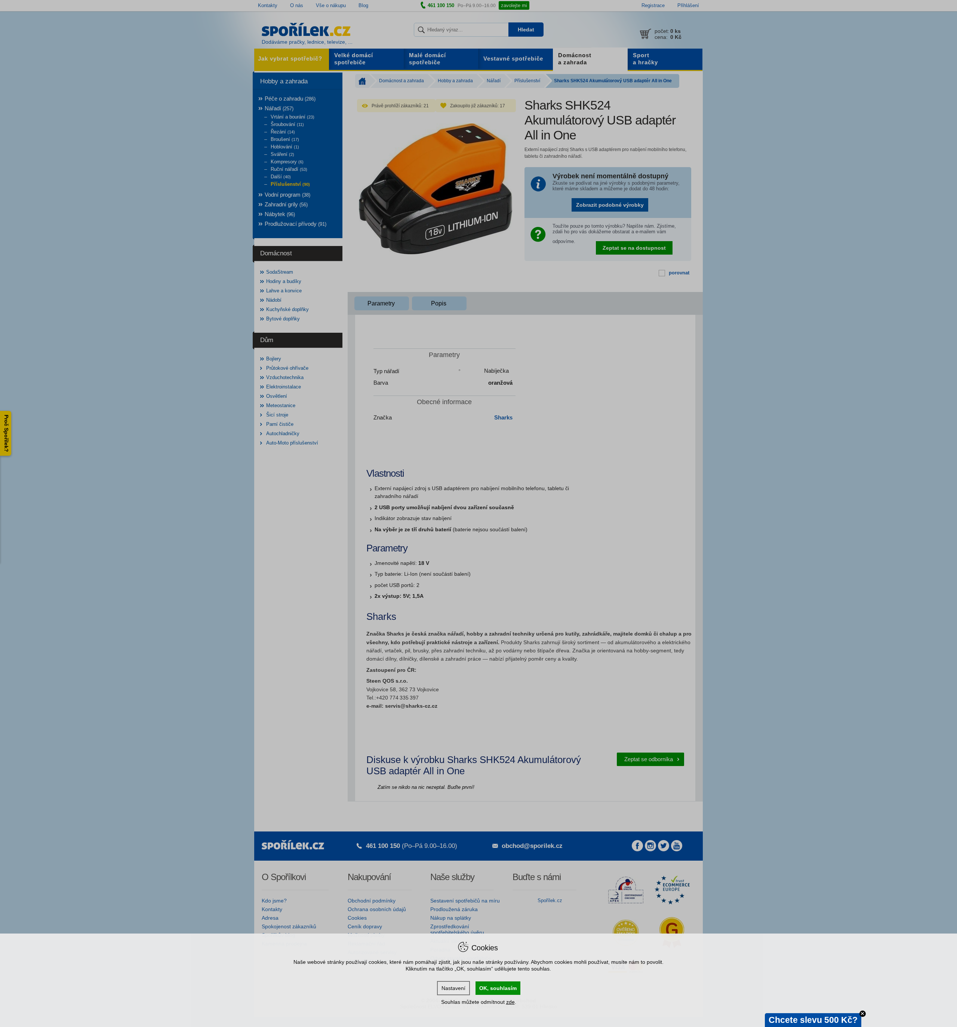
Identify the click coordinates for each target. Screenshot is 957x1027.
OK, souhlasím (498, 988)
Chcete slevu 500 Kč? (813, 1020)
